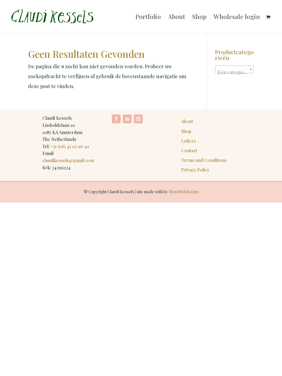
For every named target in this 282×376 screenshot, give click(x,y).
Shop (199, 18)
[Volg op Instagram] (138, 119)
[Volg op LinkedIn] (127, 119)
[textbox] (234, 72)
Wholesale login (237, 18)
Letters (188, 141)
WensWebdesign (183, 191)
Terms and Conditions (204, 160)
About (176, 18)
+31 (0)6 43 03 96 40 (70, 146)
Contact (189, 150)
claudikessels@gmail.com (68, 160)
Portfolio (148, 18)
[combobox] (234, 69)
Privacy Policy (195, 170)
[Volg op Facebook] (116, 119)
